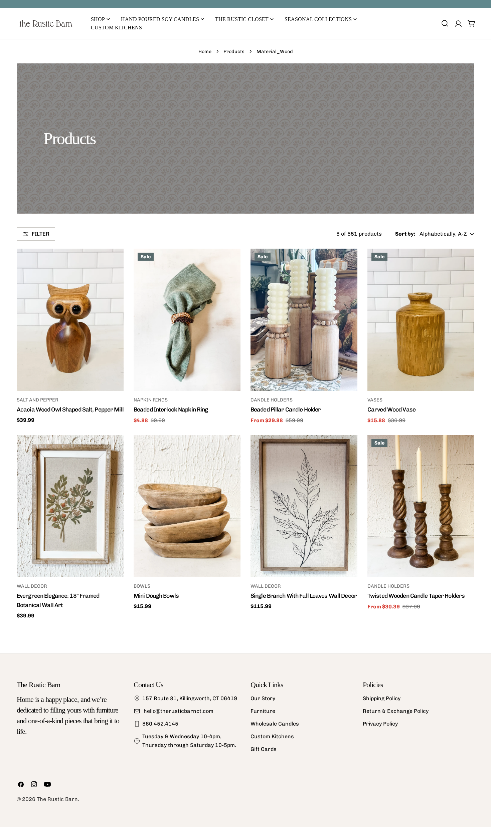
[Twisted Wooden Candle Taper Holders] (420, 506)
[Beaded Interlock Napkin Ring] (187, 320)
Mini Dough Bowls (156, 595)
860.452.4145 (160, 724)
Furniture (263, 711)
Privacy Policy (380, 724)
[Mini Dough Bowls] (187, 506)
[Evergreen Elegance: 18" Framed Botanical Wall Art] (70, 506)
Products (233, 51)
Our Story (263, 698)
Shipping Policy (381, 698)
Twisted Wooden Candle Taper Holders (416, 595)
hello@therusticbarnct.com (177, 711)
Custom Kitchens (272, 736)
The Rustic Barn (57, 799)
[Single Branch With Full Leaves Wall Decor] (304, 506)
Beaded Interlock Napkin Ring (171, 409)
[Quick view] (114, 263)
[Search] (445, 23)
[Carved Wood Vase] (420, 320)
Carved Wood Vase (391, 409)
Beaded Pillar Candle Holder (286, 409)
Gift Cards (264, 749)
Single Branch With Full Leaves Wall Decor (304, 595)
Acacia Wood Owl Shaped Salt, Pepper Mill (70, 409)
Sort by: (405, 234)
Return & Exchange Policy (396, 711)
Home (204, 51)
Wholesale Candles (275, 724)
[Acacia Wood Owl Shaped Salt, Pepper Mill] (70, 320)
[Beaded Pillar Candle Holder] (304, 320)
